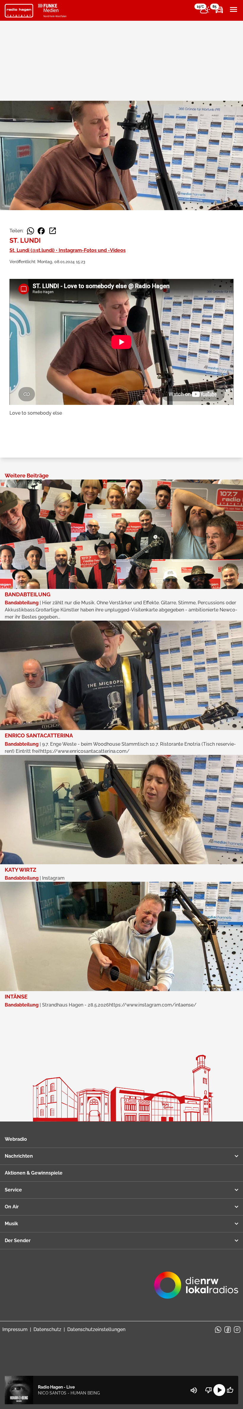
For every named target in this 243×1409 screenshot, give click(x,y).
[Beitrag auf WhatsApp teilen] (30, 230)
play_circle (219, 1390)
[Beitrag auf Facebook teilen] (41, 230)
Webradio (16, 1139)
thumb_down (208, 1390)
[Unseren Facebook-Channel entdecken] (227, 1329)
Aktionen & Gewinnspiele (34, 1173)
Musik (11, 1223)
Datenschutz (47, 1329)
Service (13, 1190)
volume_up (194, 1390)
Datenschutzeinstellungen (96, 1329)
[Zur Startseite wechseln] (19, 10)
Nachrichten (19, 1156)
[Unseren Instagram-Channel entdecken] (237, 1329)
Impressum (15, 1329)
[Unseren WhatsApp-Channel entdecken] (218, 1329)
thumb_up (230, 1390)
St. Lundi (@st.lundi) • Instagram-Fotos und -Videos (67, 250)
